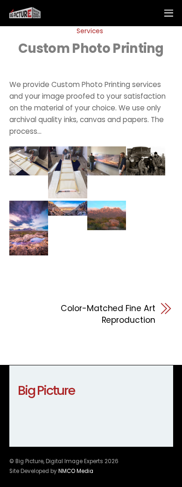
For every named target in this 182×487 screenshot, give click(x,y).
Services (90, 31)
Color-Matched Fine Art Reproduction (108, 314)
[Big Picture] (25, 14)
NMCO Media (75, 471)
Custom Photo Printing (91, 48)
